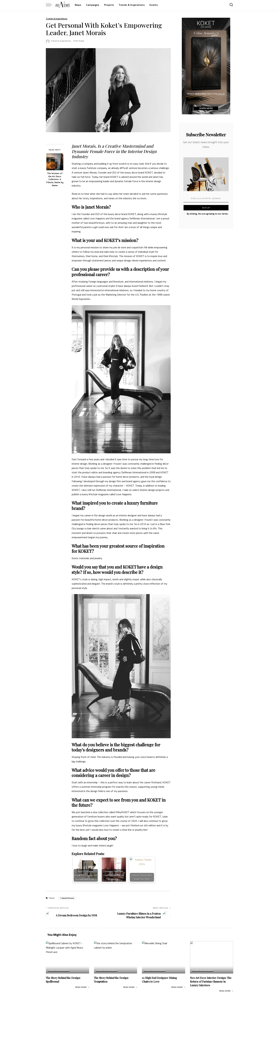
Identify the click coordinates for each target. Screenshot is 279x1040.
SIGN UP (206, 207)
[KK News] (63, 5)
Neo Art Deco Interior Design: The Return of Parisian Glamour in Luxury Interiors (211, 981)
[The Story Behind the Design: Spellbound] (67, 957)
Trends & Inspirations (56, 19)
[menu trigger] (51, 5)
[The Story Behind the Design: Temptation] (115, 957)
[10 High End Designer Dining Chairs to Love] (163, 957)
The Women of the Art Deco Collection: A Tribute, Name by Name (54, 179)
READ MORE (81, 987)
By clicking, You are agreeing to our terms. (207, 213)
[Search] (231, 5)
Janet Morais (68, 898)
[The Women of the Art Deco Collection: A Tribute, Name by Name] (54, 161)
